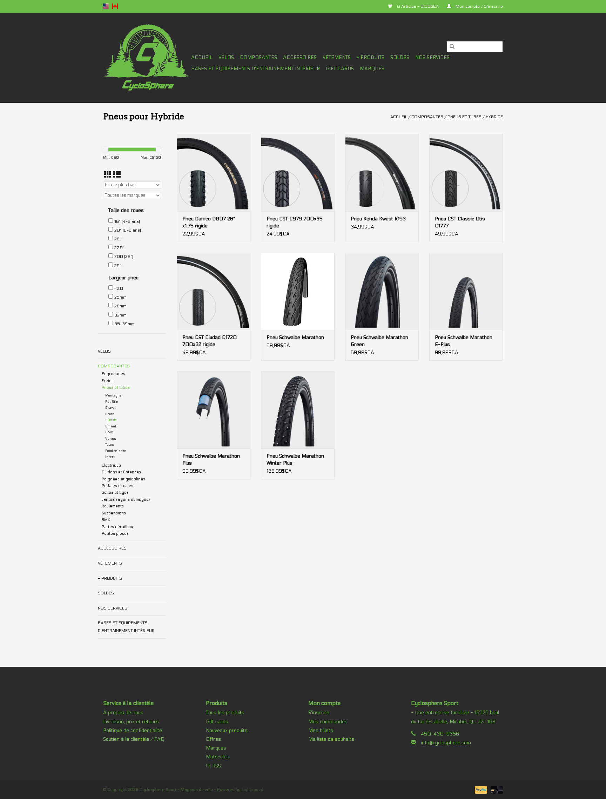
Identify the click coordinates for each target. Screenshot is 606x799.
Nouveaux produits (227, 730)
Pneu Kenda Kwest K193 (378, 219)
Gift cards (340, 69)
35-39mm (124, 323)
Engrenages (113, 374)
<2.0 (118, 288)
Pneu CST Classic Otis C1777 (460, 222)
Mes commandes (328, 722)
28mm (120, 306)
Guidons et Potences (121, 472)
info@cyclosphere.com (446, 743)
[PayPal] (480, 789)
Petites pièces (115, 533)
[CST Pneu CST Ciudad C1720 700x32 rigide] (213, 291)
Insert (110, 457)
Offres (213, 739)
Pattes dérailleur (118, 527)
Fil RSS (213, 766)
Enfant (110, 426)
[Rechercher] (452, 46)
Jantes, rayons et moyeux (126, 499)
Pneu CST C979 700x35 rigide (295, 222)
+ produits (370, 57)
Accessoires (300, 57)
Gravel (110, 408)
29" (117, 265)
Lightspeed (252, 789)
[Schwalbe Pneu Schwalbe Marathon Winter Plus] (298, 409)
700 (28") (123, 256)
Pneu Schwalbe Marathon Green (379, 340)
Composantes (258, 57)
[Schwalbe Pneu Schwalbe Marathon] (298, 291)
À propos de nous (123, 712)
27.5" (119, 247)
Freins (108, 381)
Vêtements (337, 57)
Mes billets (320, 730)
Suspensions (114, 513)
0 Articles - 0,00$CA (418, 6)
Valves (110, 439)
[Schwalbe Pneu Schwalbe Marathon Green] (382, 291)
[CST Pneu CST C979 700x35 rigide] (298, 172)
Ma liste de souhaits (331, 739)
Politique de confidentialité (132, 730)
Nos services (432, 57)
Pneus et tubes (464, 116)
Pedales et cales (117, 486)
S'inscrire (318, 712)
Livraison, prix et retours (131, 722)
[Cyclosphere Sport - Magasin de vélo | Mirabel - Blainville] (146, 58)
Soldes (399, 57)
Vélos (226, 57)
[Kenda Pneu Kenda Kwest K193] (382, 172)
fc (115, 6)
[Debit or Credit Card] (495, 789)
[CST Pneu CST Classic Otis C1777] (466, 172)
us (106, 6)
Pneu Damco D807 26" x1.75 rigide (208, 222)
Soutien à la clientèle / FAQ (133, 739)
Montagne (113, 395)
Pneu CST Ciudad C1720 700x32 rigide (209, 340)
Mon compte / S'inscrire (478, 6)
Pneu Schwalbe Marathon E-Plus (463, 340)
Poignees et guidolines (123, 479)
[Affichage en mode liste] (117, 175)
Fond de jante (115, 451)
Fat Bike (111, 402)
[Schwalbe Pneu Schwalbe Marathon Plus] (213, 409)
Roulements (113, 506)
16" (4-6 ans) (127, 221)
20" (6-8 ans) (127, 230)
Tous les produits (225, 712)
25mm (120, 297)
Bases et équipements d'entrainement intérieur (255, 69)
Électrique (111, 465)
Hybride (494, 116)
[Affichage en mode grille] (108, 175)
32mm (120, 315)
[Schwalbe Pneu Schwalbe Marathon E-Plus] (466, 291)
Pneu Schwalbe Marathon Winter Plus (295, 459)
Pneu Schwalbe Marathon (295, 337)
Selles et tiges (115, 492)
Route (109, 414)
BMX (109, 432)
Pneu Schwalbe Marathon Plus (211, 459)
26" (117, 239)
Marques (372, 69)
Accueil (202, 57)
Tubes (109, 444)
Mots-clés (217, 757)
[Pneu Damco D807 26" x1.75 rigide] (213, 172)
